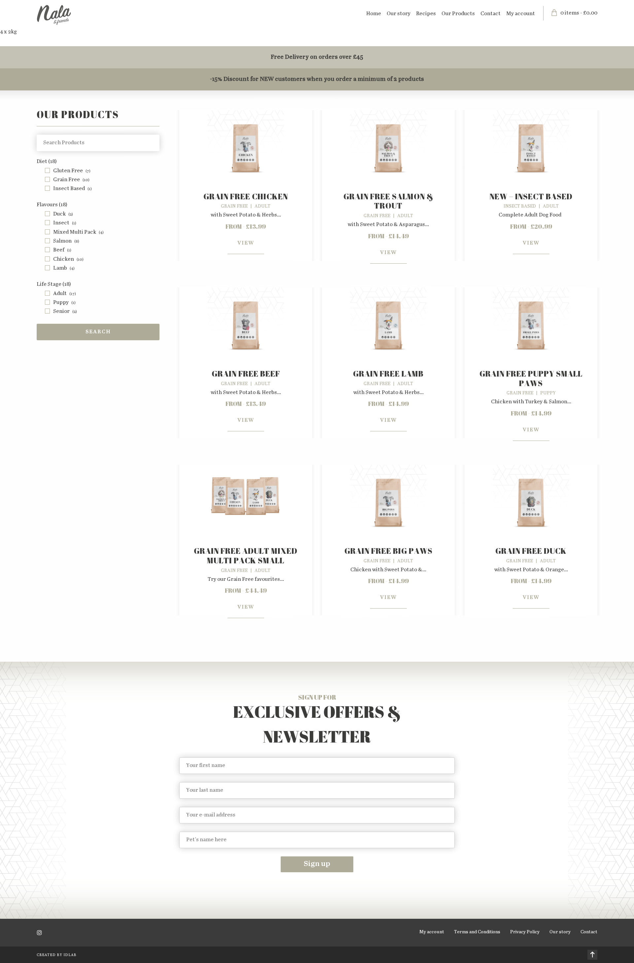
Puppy (64, 302)
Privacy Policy (525, 932)
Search (98, 332)
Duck (63, 214)
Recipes (426, 14)
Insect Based (72, 188)
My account (520, 14)
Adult (64, 293)
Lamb (64, 268)
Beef (62, 250)
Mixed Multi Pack (78, 232)
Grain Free (71, 180)
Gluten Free (71, 171)
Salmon (66, 241)
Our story (398, 14)
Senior (65, 311)
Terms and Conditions (477, 932)
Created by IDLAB (57, 955)
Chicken (68, 259)
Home (373, 14)
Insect (64, 223)
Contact (490, 14)
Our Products (458, 14)
